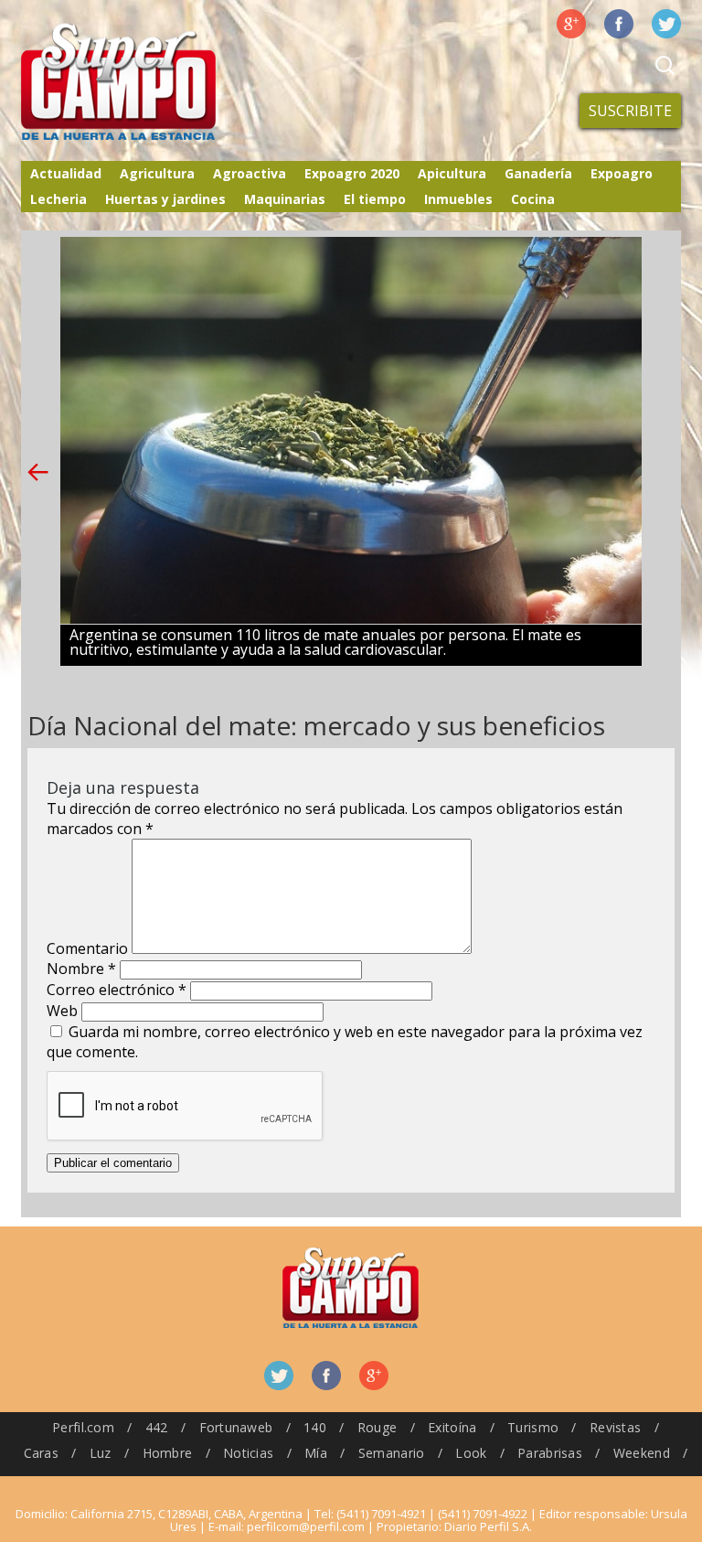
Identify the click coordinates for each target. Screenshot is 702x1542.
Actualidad (65, 173)
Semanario (391, 1453)
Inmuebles (458, 199)
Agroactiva (249, 173)
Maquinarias (284, 199)
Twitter (666, 23)
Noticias (248, 1453)
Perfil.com (83, 1427)
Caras (41, 1453)
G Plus (571, 23)
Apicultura (452, 173)
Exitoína (452, 1427)
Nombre (81, 968)
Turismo (532, 1427)
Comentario (87, 948)
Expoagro (621, 173)
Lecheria (58, 199)
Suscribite (630, 111)
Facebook (618, 23)
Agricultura (157, 173)
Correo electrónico (116, 990)
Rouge (377, 1427)
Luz (101, 1453)
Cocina (533, 199)
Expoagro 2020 (351, 173)
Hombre (168, 1453)
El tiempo (375, 199)
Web (62, 1011)
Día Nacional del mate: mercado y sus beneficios (316, 725)
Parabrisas (549, 1453)
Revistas (615, 1427)
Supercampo (156, 82)
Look (470, 1453)
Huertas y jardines (165, 199)
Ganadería (538, 173)
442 (156, 1427)
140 (314, 1427)
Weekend (641, 1453)
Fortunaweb (236, 1427)
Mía (315, 1453)
